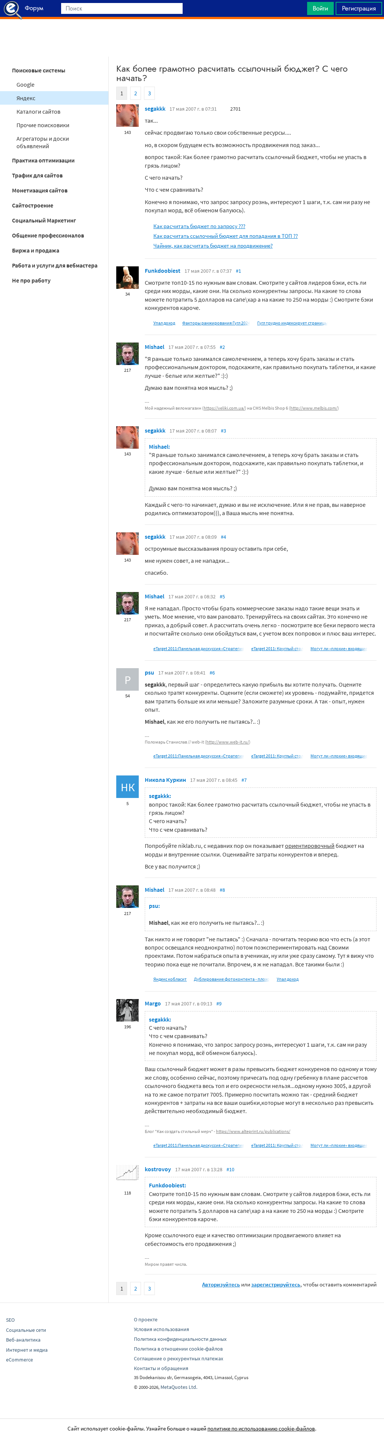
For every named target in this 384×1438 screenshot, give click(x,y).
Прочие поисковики (42, 125)
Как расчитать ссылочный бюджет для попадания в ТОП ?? (225, 235)
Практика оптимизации (43, 160)
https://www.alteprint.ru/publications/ (253, 1131)
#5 (222, 596)
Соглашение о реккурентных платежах (178, 1358)
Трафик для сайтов (37, 175)
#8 (222, 890)
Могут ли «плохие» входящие (339, 648)
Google (25, 84)
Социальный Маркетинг (44, 220)
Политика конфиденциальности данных (180, 1339)
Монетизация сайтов (40, 190)
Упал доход (164, 323)
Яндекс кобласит (170, 979)
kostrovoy (158, 1169)
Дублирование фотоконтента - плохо (232, 979)
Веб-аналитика (23, 1339)
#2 (222, 347)
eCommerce (19, 1359)
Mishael (154, 346)
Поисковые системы (38, 70)
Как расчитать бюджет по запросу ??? (199, 226)
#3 (223, 430)
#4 (223, 536)
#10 (230, 1169)
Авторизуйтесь (221, 1284)
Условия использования (161, 1329)
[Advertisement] (192, 38)
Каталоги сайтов (38, 111)
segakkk (155, 108)
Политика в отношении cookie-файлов (178, 1348)
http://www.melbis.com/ (314, 408)
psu (149, 672)
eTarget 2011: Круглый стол (277, 648)
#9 (219, 1003)
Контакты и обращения (161, 1368)
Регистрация (359, 8)
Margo (153, 1003)
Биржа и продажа (35, 250)
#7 (244, 780)
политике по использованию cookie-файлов (261, 1428)
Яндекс (25, 98)
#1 (238, 270)
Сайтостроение (32, 205)
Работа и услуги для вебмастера (55, 265)
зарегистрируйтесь (275, 1284)
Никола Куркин (165, 779)
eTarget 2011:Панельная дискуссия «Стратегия (198, 648)
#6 (212, 672)
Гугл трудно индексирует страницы (292, 323)
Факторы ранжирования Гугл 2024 (216, 323)
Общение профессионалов (48, 235)
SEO (10, 1319)
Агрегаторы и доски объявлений (42, 142)
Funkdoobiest (162, 270)
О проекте (146, 1319)
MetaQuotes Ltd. (178, 1387)
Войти (320, 8)
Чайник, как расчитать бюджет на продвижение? (213, 245)
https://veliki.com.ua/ (224, 408)
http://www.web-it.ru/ (227, 742)
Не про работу (31, 280)
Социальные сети (26, 1330)
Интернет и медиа (27, 1349)
